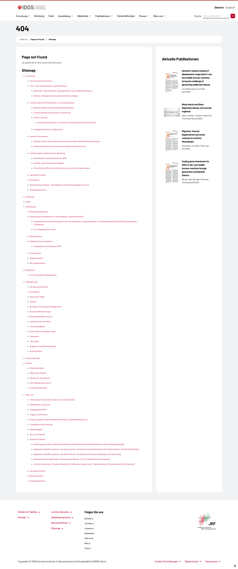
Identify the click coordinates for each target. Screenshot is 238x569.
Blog (87, 543)
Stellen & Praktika (28, 511)
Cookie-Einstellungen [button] (166, 561)
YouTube (88, 523)
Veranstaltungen (126, 15)
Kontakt (22, 517)
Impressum (211, 561)
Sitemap (52, 39)
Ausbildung (64, 15)
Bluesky (88, 518)
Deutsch (219, 7)
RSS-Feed (89, 538)
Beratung (39, 15)
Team (51, 15)
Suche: (198, 15)
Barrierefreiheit (59, 522)
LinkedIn (88, 528)
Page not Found (37, 39)
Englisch (230, 7)
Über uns (158, 15)
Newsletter (89, 533)
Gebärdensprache (61, 517)
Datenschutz (191, 561)
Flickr (87, 548)
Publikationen (102, 15)
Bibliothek (82, 15)
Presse (142, 15)
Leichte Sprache (60, 511)
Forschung (21, 15)
